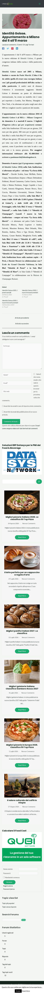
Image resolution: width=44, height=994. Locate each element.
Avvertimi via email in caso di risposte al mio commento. (22, 406)
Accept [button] (18, 991)
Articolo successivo (22, 323)
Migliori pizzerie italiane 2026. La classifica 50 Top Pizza (22, 518)
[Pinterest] (12, 48)
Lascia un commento (9, 45)
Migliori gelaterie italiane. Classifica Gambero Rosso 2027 (22, 687)
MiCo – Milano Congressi (31, 117)
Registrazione (8, 886)
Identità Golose (27, 58)
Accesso (9, 882)
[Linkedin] (17, 48)
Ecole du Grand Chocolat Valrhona (18, 264)
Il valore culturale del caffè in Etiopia (22, 801)
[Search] (39, 481)
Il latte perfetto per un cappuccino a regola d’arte (22, 573)
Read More (22, 537)
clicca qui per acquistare (23, 125)
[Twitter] (8, 48)
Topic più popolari (8, 903)
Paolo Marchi (25, 75)
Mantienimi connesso (12, 877)
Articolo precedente (22, 318)
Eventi (19, 45)
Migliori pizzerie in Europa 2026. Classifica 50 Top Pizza (22, 746)
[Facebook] (3, 48)
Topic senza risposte (9, 907)
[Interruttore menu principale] (39, 4)
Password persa (9, 889)
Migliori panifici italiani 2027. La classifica (22, 632)
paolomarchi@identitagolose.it (23, 157)
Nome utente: (8, 869)
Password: (7, 873)
